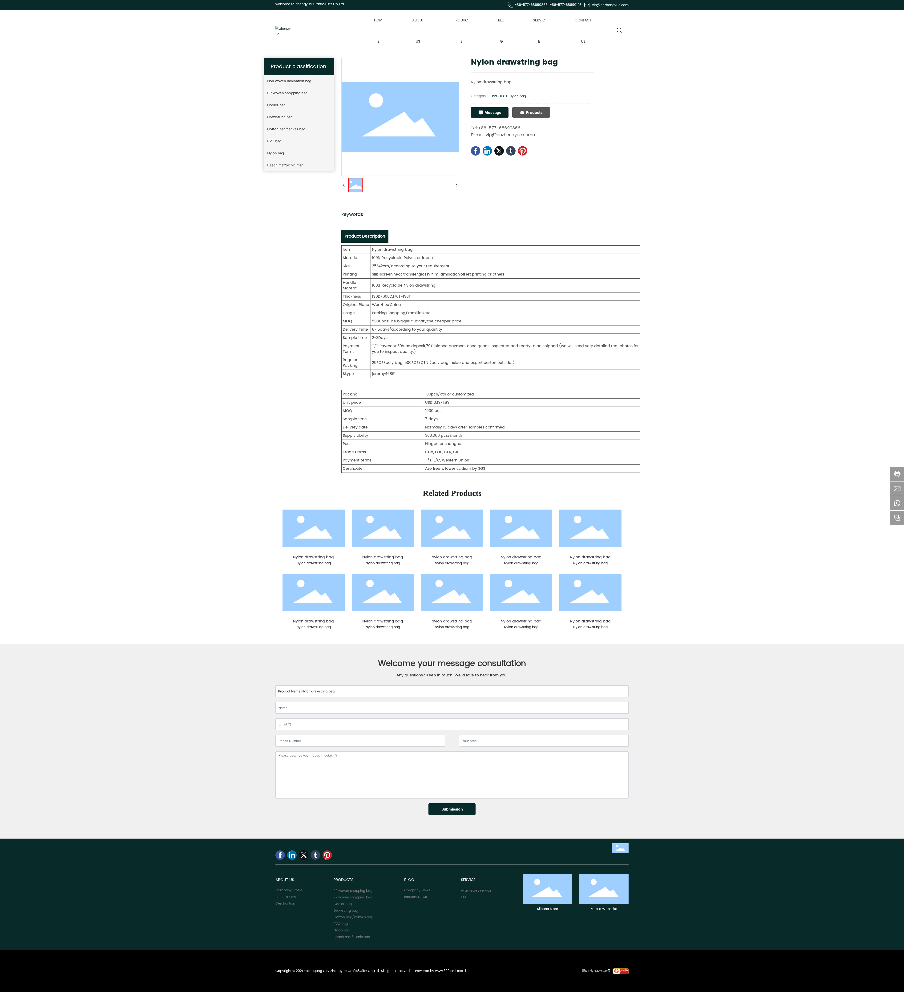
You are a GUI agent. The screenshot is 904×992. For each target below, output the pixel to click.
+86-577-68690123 (565, 5)
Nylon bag (517, 96)
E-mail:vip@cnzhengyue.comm (504, 135)
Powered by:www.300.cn (434, 971)
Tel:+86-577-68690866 (496, 128)
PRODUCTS (500, 96)
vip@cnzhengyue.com (610, 5)
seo (460, 971)
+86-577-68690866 (531, 5)
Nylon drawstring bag (313, 557)
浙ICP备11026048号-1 (597, 971)
